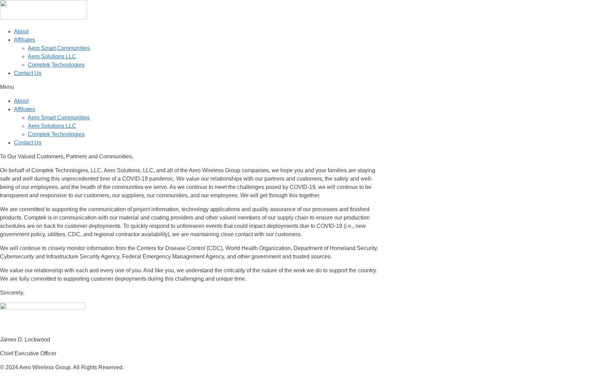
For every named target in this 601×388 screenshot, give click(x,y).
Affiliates (24, 40)
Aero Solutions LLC (52, 56)
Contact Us (27, 73)
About (21, 31)
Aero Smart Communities (59, 48)
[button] (300, 87)
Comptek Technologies (56, 65)
